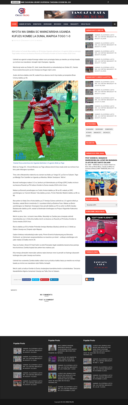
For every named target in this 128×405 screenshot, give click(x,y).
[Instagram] (115, 2)
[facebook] (108, 2)
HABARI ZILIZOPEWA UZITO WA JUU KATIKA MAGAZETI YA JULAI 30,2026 (105, 83)
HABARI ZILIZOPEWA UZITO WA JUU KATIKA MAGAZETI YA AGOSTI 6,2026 (105, 91)
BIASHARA (89, 129)
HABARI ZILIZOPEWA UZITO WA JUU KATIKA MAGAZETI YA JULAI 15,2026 (102, 385)
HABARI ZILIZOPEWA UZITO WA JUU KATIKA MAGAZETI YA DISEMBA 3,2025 (102, 368)
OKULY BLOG (85, 24)
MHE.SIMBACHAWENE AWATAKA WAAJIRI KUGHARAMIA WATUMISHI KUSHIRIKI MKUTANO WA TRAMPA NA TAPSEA (62, 349)
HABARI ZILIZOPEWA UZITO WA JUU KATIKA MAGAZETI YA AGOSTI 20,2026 (105, 36)
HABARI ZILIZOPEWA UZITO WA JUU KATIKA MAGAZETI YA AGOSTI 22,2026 (105, 69)
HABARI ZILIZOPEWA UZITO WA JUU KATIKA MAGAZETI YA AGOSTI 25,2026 (105, 53)
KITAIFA (89, 132)
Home (14, 24)
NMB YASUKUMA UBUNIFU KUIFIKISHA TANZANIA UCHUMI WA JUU (46, 2)
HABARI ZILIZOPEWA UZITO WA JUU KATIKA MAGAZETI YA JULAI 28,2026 (105, 107)
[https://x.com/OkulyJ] (111, 2)
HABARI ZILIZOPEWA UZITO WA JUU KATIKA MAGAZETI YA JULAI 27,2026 (105, 99)
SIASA (66, 24)
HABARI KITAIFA (25, 24)
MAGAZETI (74, 24)
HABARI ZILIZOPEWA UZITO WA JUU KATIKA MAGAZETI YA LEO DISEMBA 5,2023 (68, 388)
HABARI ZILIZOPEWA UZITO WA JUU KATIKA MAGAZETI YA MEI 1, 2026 (102, 360)
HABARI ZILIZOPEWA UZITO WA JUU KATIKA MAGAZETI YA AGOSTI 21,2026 (105, 44)
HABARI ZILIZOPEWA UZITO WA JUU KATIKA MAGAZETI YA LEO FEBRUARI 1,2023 (68, 367)
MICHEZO (57, 24)
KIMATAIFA (37, 24)
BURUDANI (48, 24)
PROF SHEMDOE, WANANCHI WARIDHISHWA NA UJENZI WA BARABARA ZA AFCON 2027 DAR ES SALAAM (101, 160)
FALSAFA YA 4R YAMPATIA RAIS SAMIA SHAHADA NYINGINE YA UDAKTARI (67, 359)
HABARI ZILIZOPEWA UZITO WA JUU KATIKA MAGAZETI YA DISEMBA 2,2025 (102, 377)
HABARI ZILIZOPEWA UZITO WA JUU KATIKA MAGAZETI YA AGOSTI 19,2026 (105, 61)
